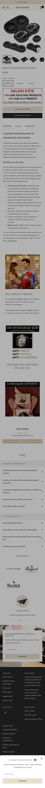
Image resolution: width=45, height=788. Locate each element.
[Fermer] (41, 758)
